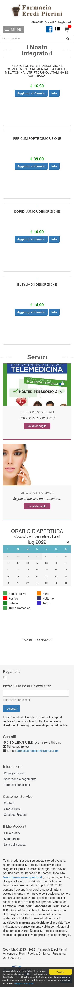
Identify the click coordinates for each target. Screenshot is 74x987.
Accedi (49, 22)
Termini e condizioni (17, 785)
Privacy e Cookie (15, 773)
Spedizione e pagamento (20, 779)
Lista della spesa (15, 844)
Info (54, 93)
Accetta (60, 971)
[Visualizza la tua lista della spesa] (57, 29)
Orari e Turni (12, 809)
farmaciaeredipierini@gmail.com (38, 751)
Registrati (64, 22)
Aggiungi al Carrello (31, 93)
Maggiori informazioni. (24, 983)
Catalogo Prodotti (15, 814)
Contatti (9, 803)
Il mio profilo (12, 833)
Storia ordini (12, 839)
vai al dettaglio (37, 426)
